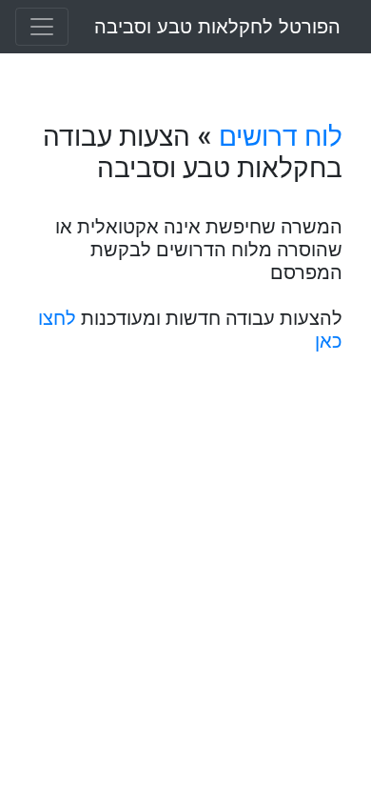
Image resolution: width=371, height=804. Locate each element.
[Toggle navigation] (41, 27)
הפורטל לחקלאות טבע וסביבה (217, 26)
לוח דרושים (280, 136)
